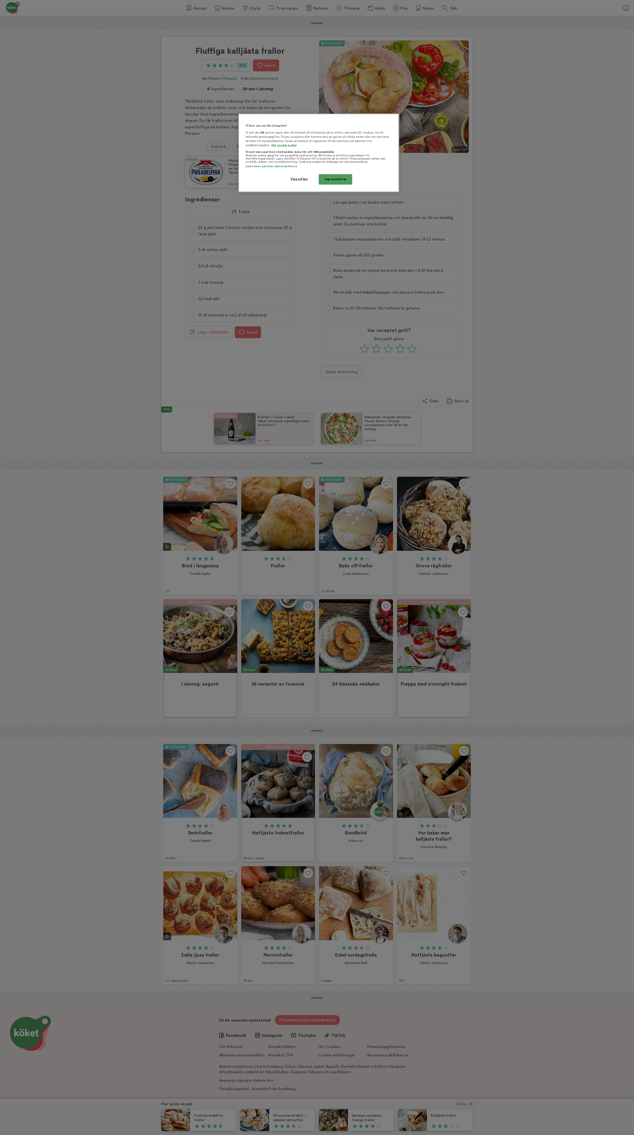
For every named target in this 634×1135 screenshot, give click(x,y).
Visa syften (299, 179)
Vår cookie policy (284, 145)
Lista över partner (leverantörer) (271, 166)
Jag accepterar (335, 179)
